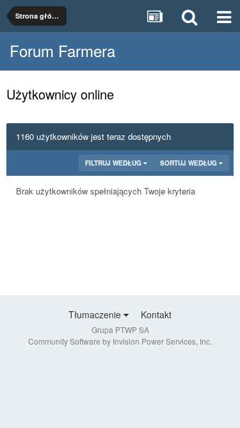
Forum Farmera (62, 50)
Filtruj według (114, 162)
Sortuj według (189, 162)
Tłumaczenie (96, 314)
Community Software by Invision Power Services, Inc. (120, 341)
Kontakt (156, 314)
